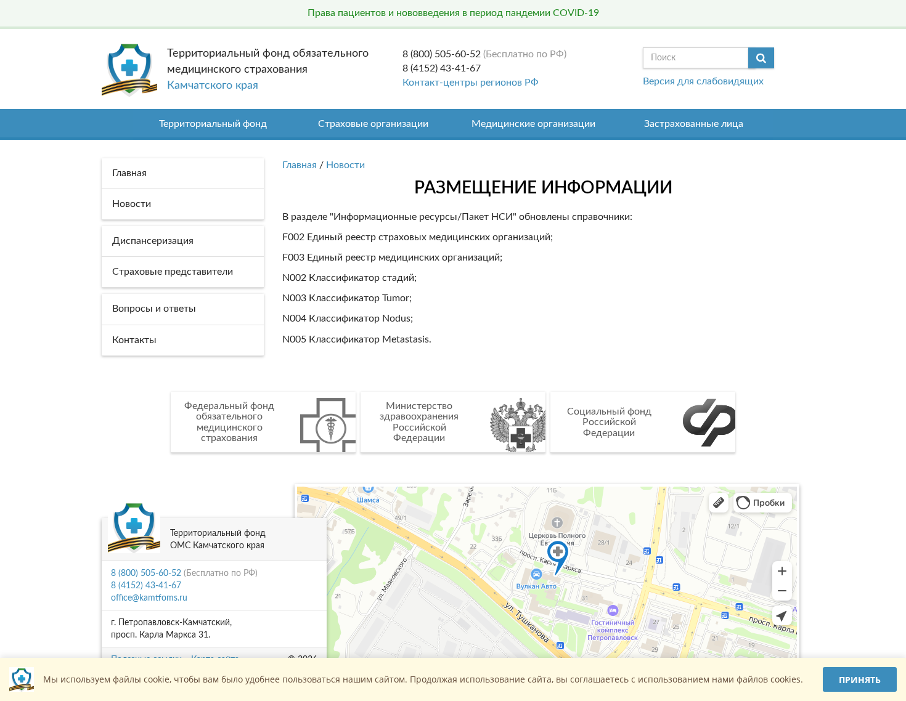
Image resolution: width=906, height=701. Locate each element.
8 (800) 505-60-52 (441, 54)
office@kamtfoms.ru (149, 598)
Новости (345, 165)
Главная (299, 165)
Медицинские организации (533, 124)
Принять (860, 680)
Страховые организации (373, 124)
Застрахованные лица (693, 124)
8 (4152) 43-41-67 (441, 68)
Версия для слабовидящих (703, 81)
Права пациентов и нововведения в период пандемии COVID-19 (453, 13)
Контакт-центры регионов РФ (470, 82)
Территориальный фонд (213, 124)
